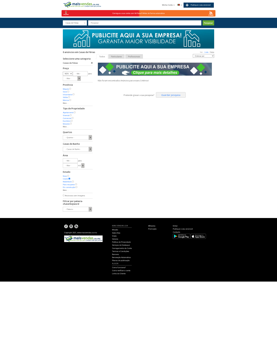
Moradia (66, 124)
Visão (114, 236)
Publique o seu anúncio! (183, 229)
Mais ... (66, 103)
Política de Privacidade (121, 242)
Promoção (152, 229)
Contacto (176, 232)
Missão (115, 230)
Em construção (69, 187)
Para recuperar (69, 185)
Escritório (66, 121)
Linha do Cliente (119, 274)
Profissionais (134, 57)
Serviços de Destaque (121, 245)
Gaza (65, 92)
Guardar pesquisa (170, 95)
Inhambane (67, 95)
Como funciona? (119, 268)
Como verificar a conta (121, 271)
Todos (102, 57)
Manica (66, 100)
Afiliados (151, 226)
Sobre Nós (116, 233)
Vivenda (66, 115)
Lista (206, 52)
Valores (115, 239)
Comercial (67, 118)
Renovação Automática (121, 257)
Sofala (65, 97)
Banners (115, 254)
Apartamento (68, 113)
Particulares (116, 57)
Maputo (66, 89)
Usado (65, 179)
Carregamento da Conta (122, 248)
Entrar (175, 226)
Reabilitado (67, 182)
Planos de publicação (121, 260)
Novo (65, 176)
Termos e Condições (120, 251)
